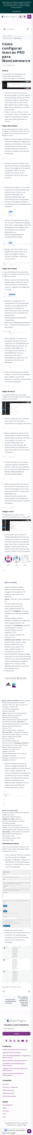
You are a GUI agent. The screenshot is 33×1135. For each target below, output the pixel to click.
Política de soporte (8, 1090)
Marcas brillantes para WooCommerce (15, 1060)
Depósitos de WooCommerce (12, 1052)
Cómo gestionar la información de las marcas (10, 1001)
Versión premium (7, 38)
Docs (9, 35)
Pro (4, 991)
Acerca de (6, 1084)
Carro (4, 1114)
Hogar (4, 35)
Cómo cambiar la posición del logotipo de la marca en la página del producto (22, 1001)
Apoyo (5, 1108)
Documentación (8, 1105)
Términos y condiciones (10, 1087)
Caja (4, 1117)
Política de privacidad (9, 1096)
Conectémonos (16, 11)
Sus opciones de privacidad (16, 1130)
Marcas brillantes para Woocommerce (13, 37)
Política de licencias (9, 1093)
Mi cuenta (6, 1111)
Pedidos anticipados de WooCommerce (15, 1049)
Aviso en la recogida (8, 1133)
